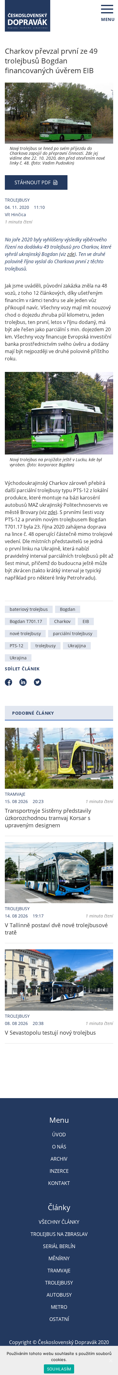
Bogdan (67, 609)
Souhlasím (59, 1368)
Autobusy (59, 1295)
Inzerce (59, 1171)
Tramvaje (15, 794)
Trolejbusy (17, 200)
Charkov (62, 621)
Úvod (59, 1134)
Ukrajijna (77, 645)
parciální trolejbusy (72, 633)
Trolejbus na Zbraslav (59, 1234)
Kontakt (59, 1183)
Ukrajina (18, 658)
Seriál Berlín (59, 1246)
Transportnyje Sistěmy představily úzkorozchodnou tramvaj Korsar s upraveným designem (48, 818)
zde (70, 254)
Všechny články (59, 1222)
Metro (59, 1307)
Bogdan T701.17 (26, 621)
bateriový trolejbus (29, 609)
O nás (59, 1146)
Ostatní (59, 1319)
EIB (86, 621)
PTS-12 (16, 645)
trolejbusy (45, 645)
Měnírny (59, 1258)
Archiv (59, 1158)
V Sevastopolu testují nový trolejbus (50, 1032)
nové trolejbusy (25, 633)
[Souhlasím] (110, 1360)
